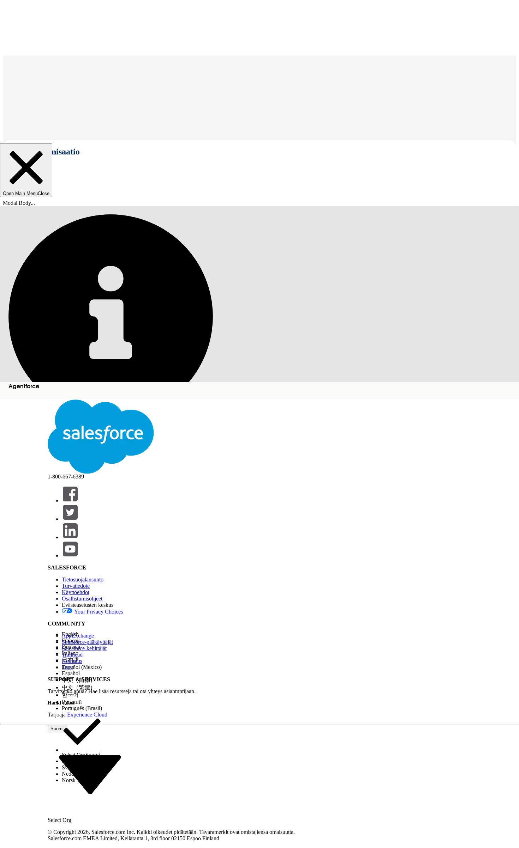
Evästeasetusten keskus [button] (87, 605)
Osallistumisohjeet (82, 599)
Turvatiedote (76, 586)
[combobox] (90, 774)
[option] (82, 634)
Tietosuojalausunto (82, 579)
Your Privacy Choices (98, 612)
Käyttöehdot (75, 592)
